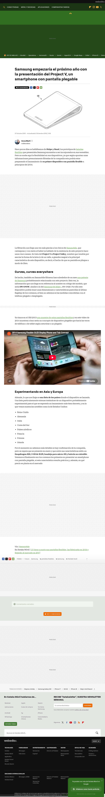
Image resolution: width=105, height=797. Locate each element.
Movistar (8, 703)
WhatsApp (8, 717)
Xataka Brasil (9, 780)
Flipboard (90, 7)
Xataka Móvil (9, 754)
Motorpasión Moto (65, 754)
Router (52, 55)
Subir (95, 741)
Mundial (22, 55)
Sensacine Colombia (36, 782)
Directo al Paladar (52, 751)
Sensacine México (36, 777)
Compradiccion (80, 756)
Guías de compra (27, 707)
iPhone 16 (74, 689)
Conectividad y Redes (43, 718)
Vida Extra (22, 754)
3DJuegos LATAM (24, 777)
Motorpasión (65, 751)
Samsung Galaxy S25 (45, 689)
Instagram (93, 7)
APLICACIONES (43, 7)
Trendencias (79, 751)
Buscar (97, 733)
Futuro (27, 559)
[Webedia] (100, 1)
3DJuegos (22, 751)
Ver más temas (10, 724)
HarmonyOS (43, 55)
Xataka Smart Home (9, 760)
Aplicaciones (9, 707)
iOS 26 (66, 689)
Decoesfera (78, 754)
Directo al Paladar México (52, 777)
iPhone (40, 713)
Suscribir (87, 705)
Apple (23, 703)
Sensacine (36, 751)
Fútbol (87, 55)
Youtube (97, 7)
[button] (27, 141)
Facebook (31, 87)
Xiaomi (40, 703)
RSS (79, 722)
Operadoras (32, 55)
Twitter (101, 7)
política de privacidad (81, 710)
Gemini (59, 55)
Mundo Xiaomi (9, 764)
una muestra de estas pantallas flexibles (55, 317)
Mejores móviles (29, 689)
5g (22, 713)
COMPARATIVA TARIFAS (60, 7)
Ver (53, 614)
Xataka (7, 751)
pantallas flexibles (47, 559)
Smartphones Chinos (26, 718)
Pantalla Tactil (72, 559)
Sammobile (72, 248)
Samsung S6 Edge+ (52, 286)
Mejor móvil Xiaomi (86, 689)
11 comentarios (23, 87)
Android (7, 713)
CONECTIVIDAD (13, 7)
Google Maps (78, 55)
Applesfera (8, 756)
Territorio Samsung (41, 708)
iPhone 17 (58, 689)
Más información (67, 795)
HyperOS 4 (67, 55)
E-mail (41, 87)
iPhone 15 (95, 55)
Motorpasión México (65, 777)
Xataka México (9, 777)
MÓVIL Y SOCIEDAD (28, 7)
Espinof (35, 754)
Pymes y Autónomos (92, 754)
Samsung (34, 559)
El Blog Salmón (93, 751)
